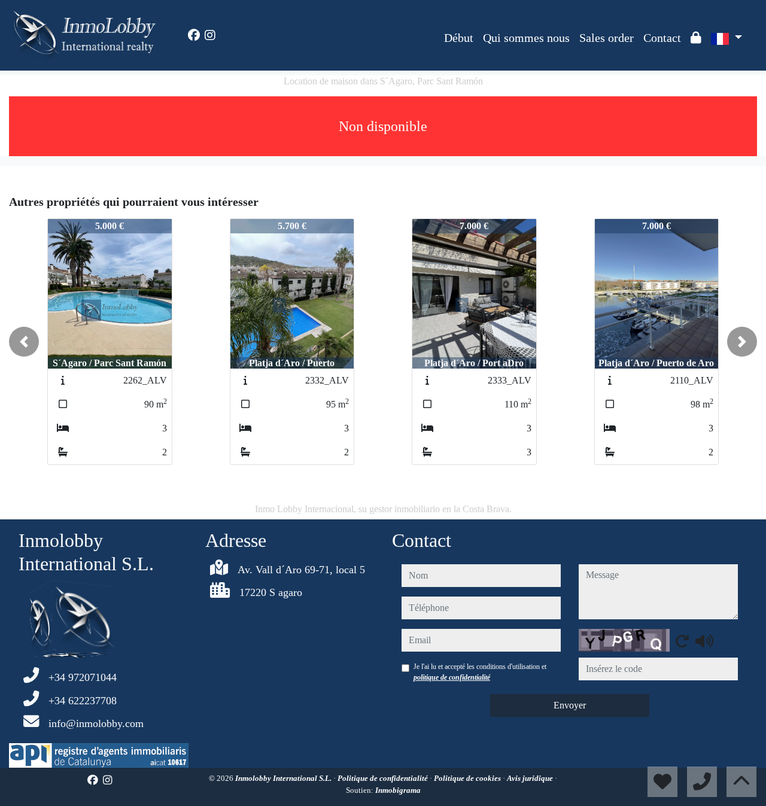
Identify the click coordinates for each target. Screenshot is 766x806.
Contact (662, 37)
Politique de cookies (468, 778)
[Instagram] (210, 35)
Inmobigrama (398, 790)
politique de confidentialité (452, 677)
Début (458, 37)
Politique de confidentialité (384, 778)
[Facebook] (194, 35)
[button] (24, 342)
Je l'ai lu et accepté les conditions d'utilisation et (480, 672)
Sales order (606, 37)
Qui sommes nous (526, 37)
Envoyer (570, 705)
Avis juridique (531, 778)
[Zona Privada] (696, 37)
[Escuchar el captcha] (704, 641)
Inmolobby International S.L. (284, 778)
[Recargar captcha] (682, 641)
